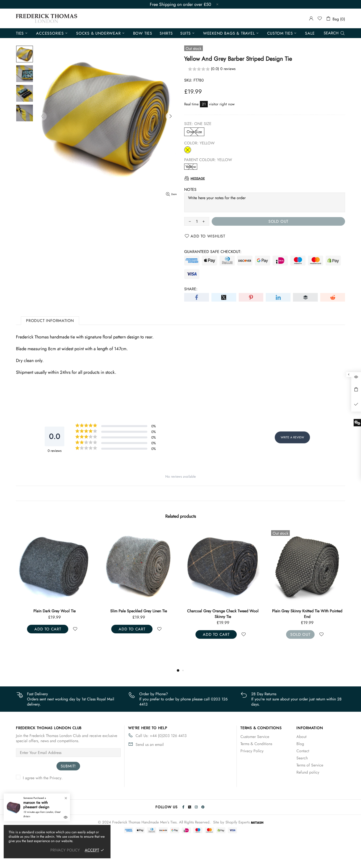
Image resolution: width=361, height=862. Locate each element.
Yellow (188, 150)
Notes (190, 189)
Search (302, 758)
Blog (300, 743)
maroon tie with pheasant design (36, 804)
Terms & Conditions (256, 743)
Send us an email (150, 744)
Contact (302, 750)
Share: (190, 289)
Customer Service (254, 736)
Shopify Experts (237, 822)
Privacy (55, 777)
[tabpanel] (54, 585)
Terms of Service (309, 765)
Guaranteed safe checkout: (212, 251)
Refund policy (307, 772)
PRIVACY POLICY (65, 850)
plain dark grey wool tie (54, 611)
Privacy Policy (252, 750)
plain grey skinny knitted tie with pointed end (307, 613)
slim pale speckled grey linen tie (138, 611)
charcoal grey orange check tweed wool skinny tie (223, 613)
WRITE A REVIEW (292, 437)
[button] (264, 69)
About (301, 736)
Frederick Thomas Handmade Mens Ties (46, 18)
